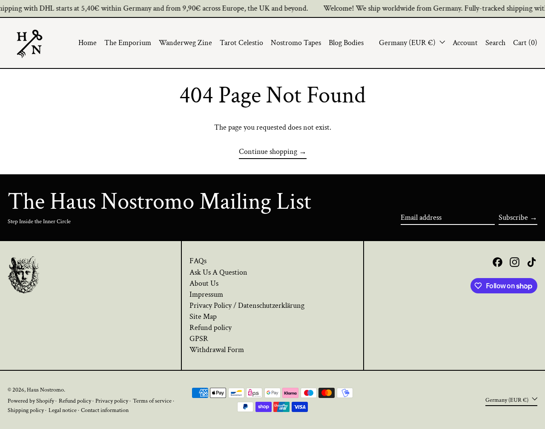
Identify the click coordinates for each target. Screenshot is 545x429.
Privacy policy (111, 401)
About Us (203, 283)
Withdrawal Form (216, 350)
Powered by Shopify (31, 401)
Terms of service (152, 401)
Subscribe (513, 217)
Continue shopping (268, 151)
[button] (495, 43)
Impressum (206, 294)
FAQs (198, 261)
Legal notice (63, 410)
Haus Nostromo (45, 390)
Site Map (203, 316)
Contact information (105, 410)
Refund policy (210, 327)
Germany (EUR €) (408, 43)
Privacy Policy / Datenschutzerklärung (246, 305)
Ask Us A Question (218, 272)
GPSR (198, 339)
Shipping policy (26, 410)
